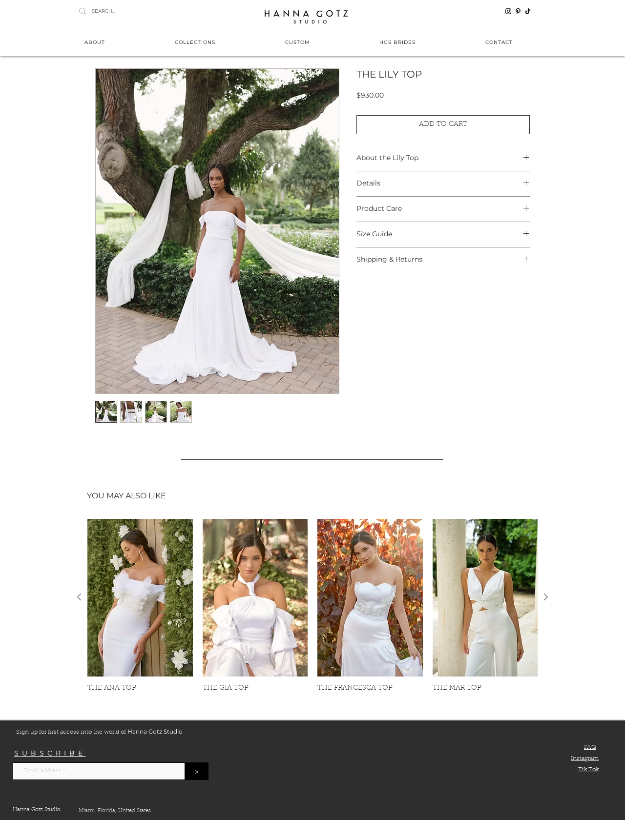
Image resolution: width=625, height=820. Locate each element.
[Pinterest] (518, 11)
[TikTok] (528, 11)
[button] (195, 42)
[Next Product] (546, 597)
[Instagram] (508, 11)
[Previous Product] (79, 597)
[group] (312, 605)
